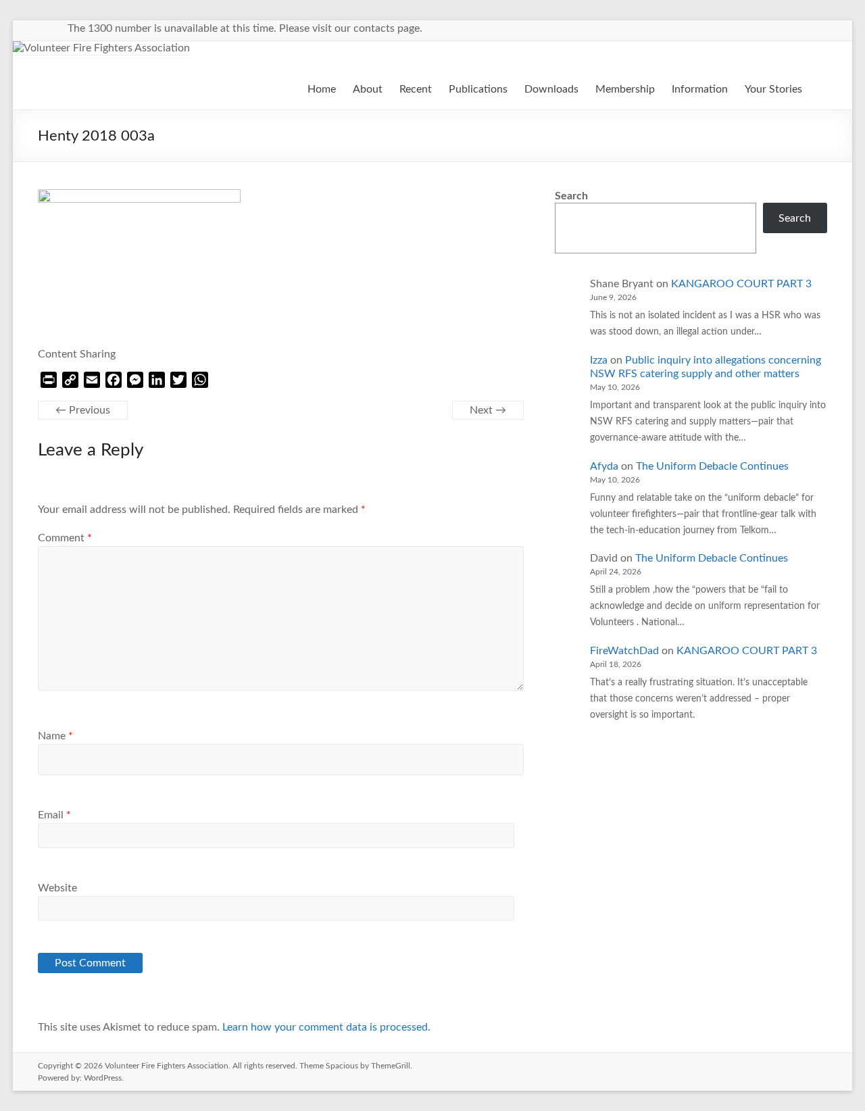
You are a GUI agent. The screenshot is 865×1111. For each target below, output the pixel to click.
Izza (599, 360)
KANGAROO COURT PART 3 (741, 283)
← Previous (82, 410)
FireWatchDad (624, 650)
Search (571, 196)
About (367, 89)
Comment (65, 538)
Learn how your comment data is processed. (326, 1027)
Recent (415, 89)
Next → (488, 410)
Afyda (604, 466)
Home (321, 89)
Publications (478, 89)
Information (700, 89)
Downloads (551, 89)
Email (54, 815)
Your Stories (773, 89)
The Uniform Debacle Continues (712, 466)
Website (57, 888)
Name (55, 736)
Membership (625, 89)
